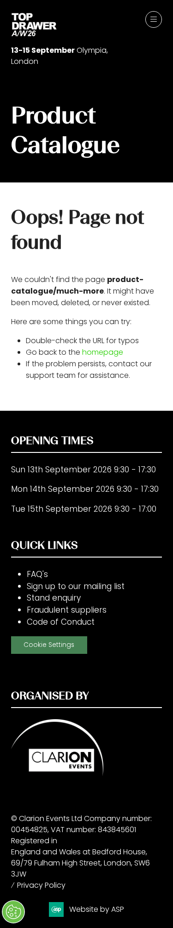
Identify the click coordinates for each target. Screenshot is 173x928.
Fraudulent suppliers (67, 609)
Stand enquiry (54, 597)
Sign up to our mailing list (76, 586)
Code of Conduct (61, 621)
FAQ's (37, 574)
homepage (102, 352)
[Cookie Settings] (13, 911)
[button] (153, 19)
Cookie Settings (49, 644)
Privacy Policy (41, 885)
